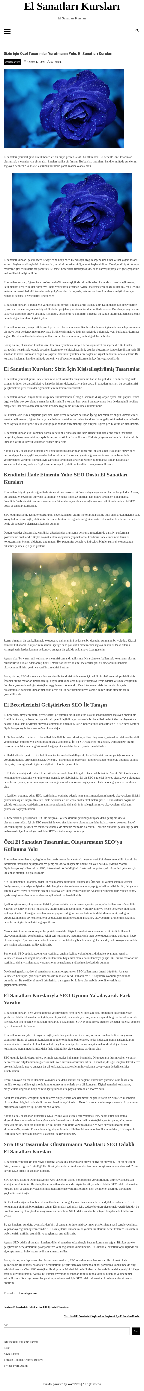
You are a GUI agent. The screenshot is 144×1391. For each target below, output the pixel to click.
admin (58, 62)
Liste (7, 1347)
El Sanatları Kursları (72, 6)
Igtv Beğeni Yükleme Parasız (21, 1341)
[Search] (137, 30)
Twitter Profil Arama (16, 1365)
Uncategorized (12, 62)
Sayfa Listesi (11, 1353)
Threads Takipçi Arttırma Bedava (23, 1359)
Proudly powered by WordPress (62, 1384)
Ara (6, 1325)
